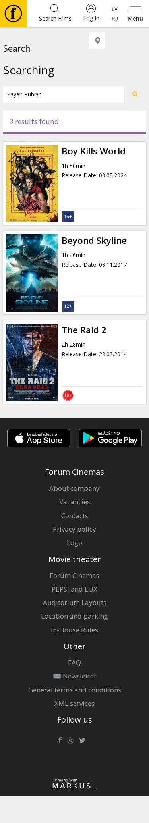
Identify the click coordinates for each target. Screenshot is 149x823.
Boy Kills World (94, 151)
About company (74, 488)
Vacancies (74, 501)
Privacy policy (74, 529)
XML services (74, 703)
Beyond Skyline (94, 240)
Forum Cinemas (74, 575)
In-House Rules (74, 629)
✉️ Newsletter (75, 675)
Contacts (74, 515)
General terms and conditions (74, 689)
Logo (74, 542)
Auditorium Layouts (74, 602)
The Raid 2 (84, 330)
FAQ (74, 662)
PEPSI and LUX (74, 589)
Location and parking (74, 616)
